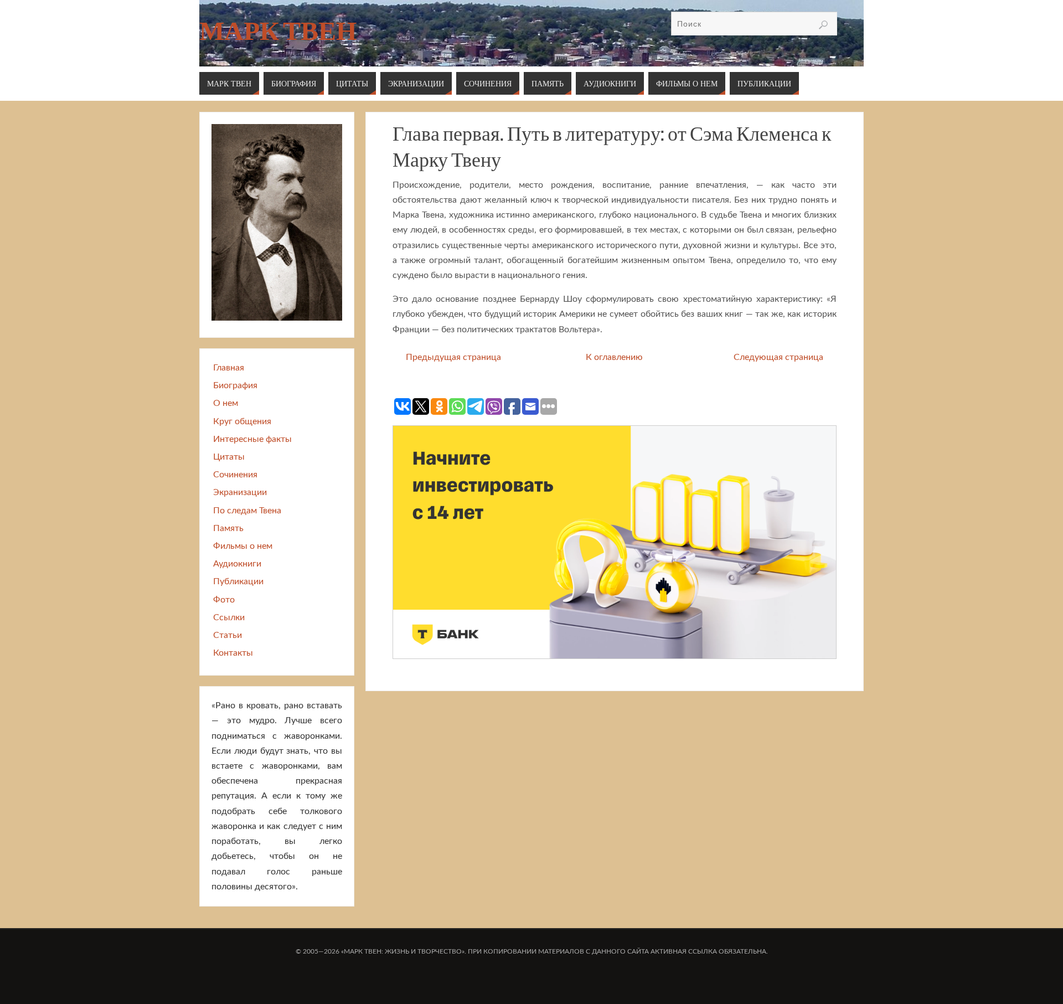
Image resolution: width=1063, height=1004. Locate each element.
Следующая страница (778, 357)
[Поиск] (823, 24)
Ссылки (229, 617)
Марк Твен (278, 31)
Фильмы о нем (242, 546)
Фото (224, 599)
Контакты (233, 652)
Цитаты (229, 456)
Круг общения (242, 421)
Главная (228, 367)
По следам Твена (247, 510)
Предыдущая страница (453, 357)
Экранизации (240, 492)
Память (228, 528)
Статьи (227, 635)
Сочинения (235, 474)
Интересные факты (252, 439)
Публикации (238, 581)
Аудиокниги (237, 563)
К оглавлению (614, 357)
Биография (235, 385)
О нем (225, 403)
